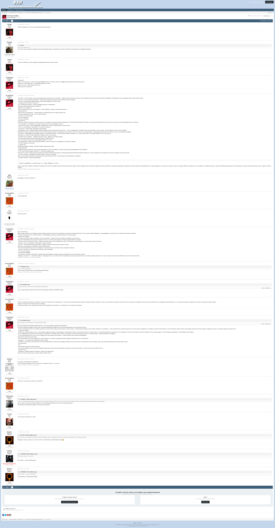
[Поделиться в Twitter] (6, 515)
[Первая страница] (4, 21)
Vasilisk (31, 472)
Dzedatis (31, 435)
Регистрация (269, 2)
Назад (7, 20)
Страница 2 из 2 (17, 20)
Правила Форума (19, 10)
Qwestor (32, 454)
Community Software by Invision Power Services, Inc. (137, 525)
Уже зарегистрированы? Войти (256, 2)
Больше (270, 12)
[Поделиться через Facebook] (3, 515)
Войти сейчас (205, 502)
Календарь (11, 10)
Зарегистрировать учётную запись (70, 502)
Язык (134, 523)
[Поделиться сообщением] (271, 24)
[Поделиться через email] (10, 515)
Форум (4, 10)
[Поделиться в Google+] (8, 515)
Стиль (139, 523)
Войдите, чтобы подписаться (255, 15)
